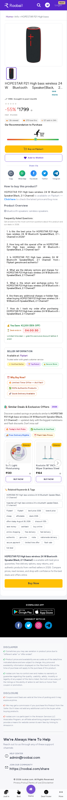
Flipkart (24, 355)
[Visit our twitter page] (28, 625)
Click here (10, 199)
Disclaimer (48, 782)
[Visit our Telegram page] (48, 625)
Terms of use (35, 782)
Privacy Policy (20, 782)
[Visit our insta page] (38, 625)
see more (55, 93)
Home (9, 16)
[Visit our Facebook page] (18, 625)
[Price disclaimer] (31, 111)
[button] (57, 463)
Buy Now (18, 479)
